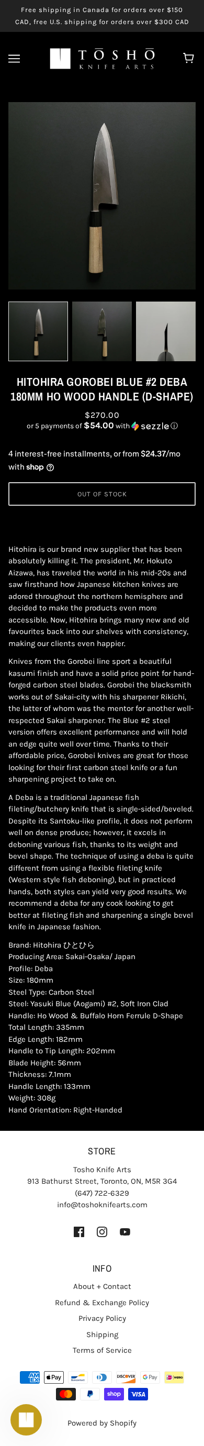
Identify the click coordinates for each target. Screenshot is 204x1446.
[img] (78, 1231)
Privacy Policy (102, 1318)
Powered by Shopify (102, 1423)
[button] (102, 426)
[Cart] (190, 58)
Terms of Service (102, 1350)
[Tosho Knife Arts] (102, 58)
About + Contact (102, 1286)
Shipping (102, 1334)
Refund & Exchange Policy (102, 1302)
